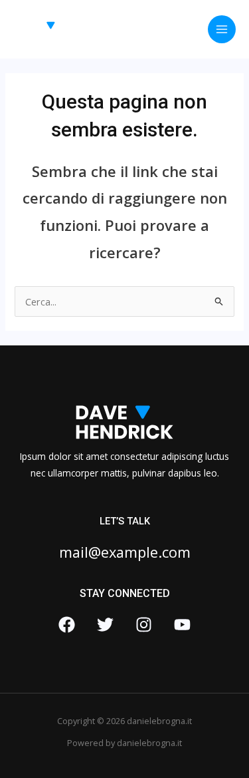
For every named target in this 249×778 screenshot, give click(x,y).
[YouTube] (182, 624)
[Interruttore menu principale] (222, 29)
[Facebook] (66, 624)
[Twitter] (105, 624)
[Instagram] (143, 624)
